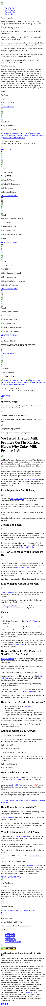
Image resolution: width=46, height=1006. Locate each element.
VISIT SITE (5, 149)
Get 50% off (7, 910)
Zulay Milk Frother (30, 479)
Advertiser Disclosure (13, 942)
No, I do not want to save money (23, 910)
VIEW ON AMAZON (9, 196)
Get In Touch (10, 10)
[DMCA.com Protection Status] (8, 949)
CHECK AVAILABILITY (10, 877)
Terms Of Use (10, 12)
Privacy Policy (10, 14)
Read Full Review (7, 107)
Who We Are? (10, 8)
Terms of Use (30, 992)
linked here (27, 707)
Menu (5, 930)
